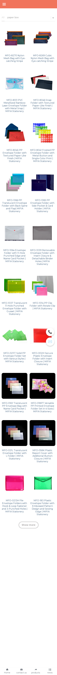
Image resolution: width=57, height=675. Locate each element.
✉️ (50, 341)
